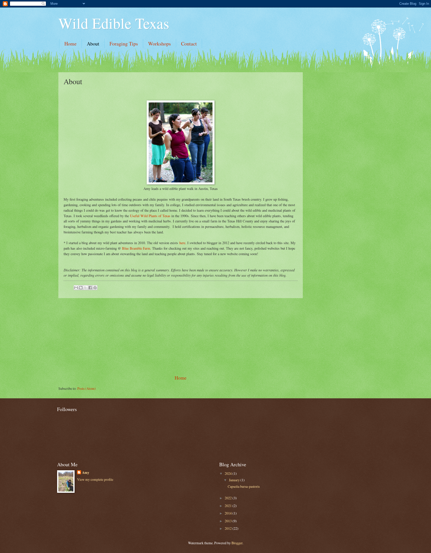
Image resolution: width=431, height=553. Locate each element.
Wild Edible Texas (113, 23)
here (182, 242)
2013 (228, 521)
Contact (189, 43)
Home (70, 43)
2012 (228, 528)
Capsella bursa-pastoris (244, 486)
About (93, 43)
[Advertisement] (180, 336)
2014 (228, 513)
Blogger (236, 543)
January (234, 480)
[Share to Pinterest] (95, 287)
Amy (85, 472)
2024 (228, 473)
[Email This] (76, 287)
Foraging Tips (123, 43)
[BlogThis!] (80, 287)
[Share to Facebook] (90, 287)
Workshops (159, 43)
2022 (228, 498)
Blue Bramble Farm (136, 248)
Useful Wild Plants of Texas (150, 215)
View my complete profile (95, 479)
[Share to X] (85, 287)
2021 (228, 505)
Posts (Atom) (86, 388)
